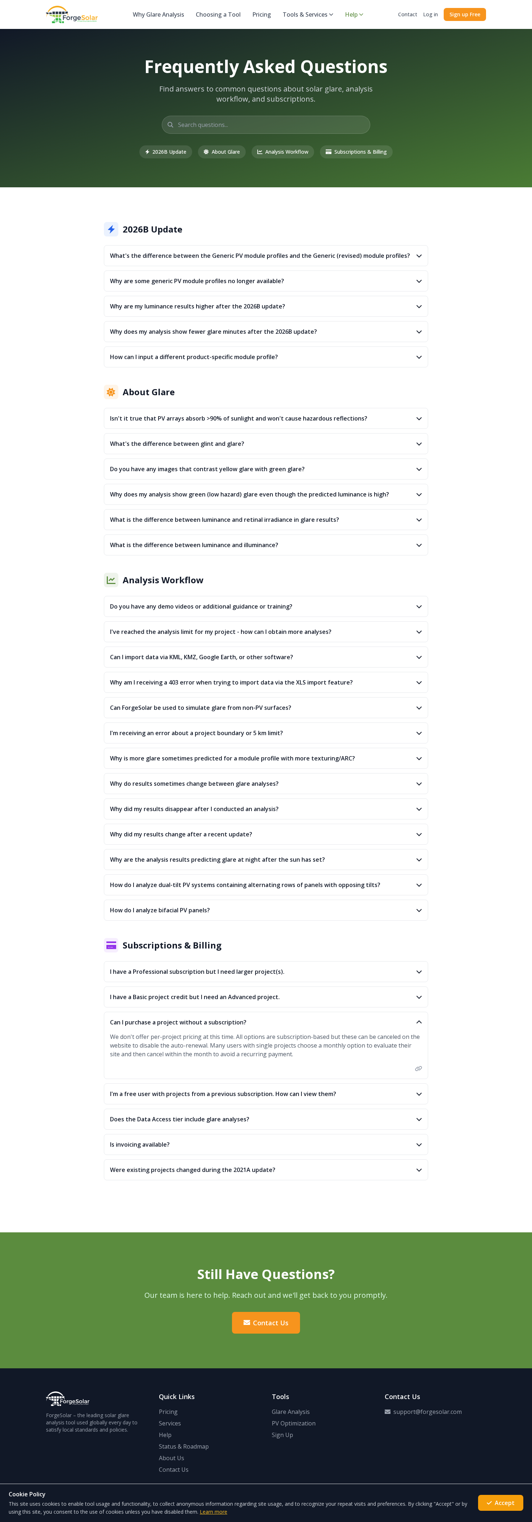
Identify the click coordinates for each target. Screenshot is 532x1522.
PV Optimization (294, 1423)
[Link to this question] (418, 1068)
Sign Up (282, 1435)
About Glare (226, 151)
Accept (505, 1503)
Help (351, 14)
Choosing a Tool (218, 14)
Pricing (261, 14)
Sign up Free (464, 14)
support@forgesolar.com (427, 1412)
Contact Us (270, 1322)
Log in (430, 14)
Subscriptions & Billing (360, 151)
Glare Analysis (291, 1412)
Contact (407, 14)
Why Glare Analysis (158, 14)
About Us (171, 1458)
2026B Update (169, 151)
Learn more (213, 1511)
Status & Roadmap (184, 1446)
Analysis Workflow (286, 151)
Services (170, 1423)
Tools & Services (305, 14)
